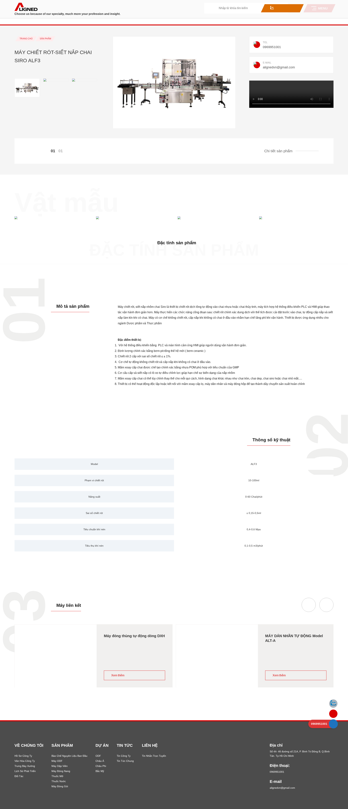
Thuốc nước (58, 781)
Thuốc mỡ (57, 776)
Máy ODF (57, 760)
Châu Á (100, 760)
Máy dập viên (59, 766)
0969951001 (272, 47)
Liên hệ (150, 745)
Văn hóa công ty (24, 760)
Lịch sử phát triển (25, 771)
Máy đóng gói (59, 786)
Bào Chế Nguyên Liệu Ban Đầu (69, 755)
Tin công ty (123, 755)
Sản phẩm (62, 745)
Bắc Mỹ (100, 771)
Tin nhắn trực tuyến (154, 755)
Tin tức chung (125, 760)
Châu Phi (101, 766)
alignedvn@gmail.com (279, 67)
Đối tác (18, 776)
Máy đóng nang (60, 771)
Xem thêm (117, 675)
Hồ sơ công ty (23, 755)
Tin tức (125, 745)
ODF (98, 755)
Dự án (102, 745)
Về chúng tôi (28, 745)
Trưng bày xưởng (24, 766)
